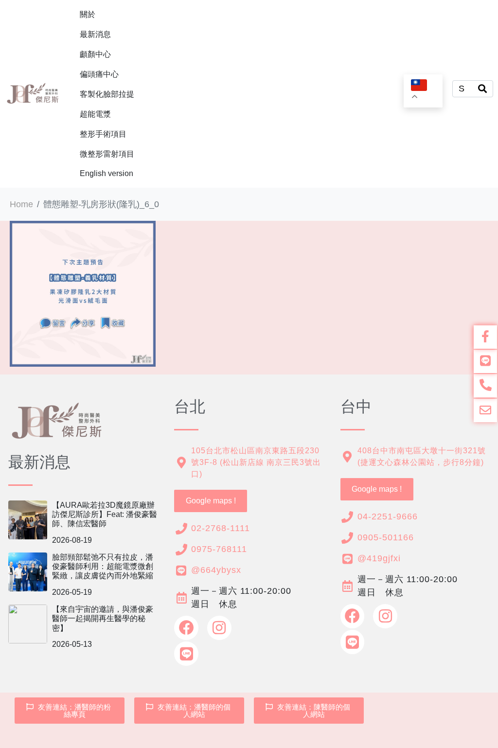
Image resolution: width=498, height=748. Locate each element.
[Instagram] (219, 628)
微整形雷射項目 (107, 154)
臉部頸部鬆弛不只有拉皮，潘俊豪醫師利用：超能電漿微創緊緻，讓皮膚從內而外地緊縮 (102, 566)
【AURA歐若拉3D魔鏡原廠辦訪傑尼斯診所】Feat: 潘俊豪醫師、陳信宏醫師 (104, 514)
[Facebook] (186, 628)
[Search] (482, 89)
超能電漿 (95, 114)
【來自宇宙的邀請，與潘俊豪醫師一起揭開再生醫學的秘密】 (102, 618)
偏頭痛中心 (99, 74)
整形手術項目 (103, 134)
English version (106, 173)
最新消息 (95, 34)
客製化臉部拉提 (107, 94)
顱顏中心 (95, 54)
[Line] (186, 653)
